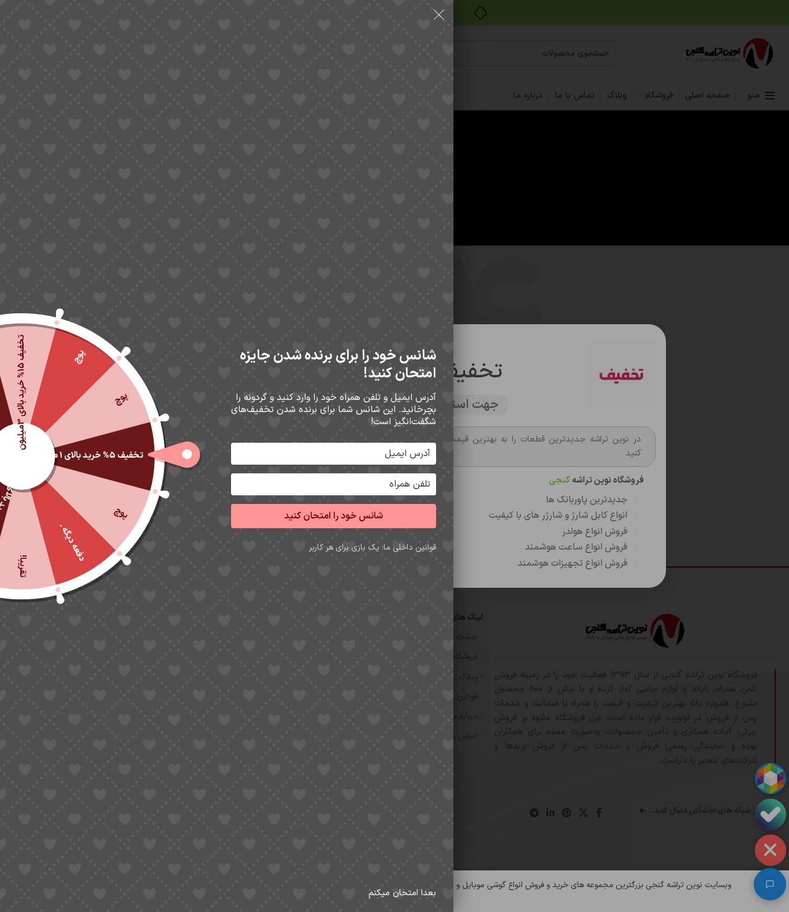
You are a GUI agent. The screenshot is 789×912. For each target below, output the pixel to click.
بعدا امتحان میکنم (402, 893)
